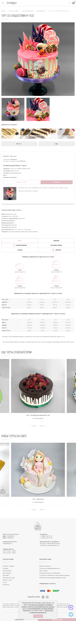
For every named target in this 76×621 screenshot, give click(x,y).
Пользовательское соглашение (49, 573)
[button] (1, 133)
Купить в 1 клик (21, 182)
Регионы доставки (9, 577)
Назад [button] (34, 425)
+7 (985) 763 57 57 (46, 536)
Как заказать (7, 573)
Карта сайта (43, 570)
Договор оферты (45, 566)
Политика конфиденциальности (49, 568)
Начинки (5, 568)
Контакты (6, 584)
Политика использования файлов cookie (52, 577)
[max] (71, 607)
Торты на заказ (14, 11)
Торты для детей (27, 11)
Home (3, 11)
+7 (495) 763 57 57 (46, 538)
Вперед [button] (42, 425)
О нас (4, 582)
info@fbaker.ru (7, 543)
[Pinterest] (47, 597)
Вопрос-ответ (7, 580)
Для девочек (41, 11)
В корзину (56, 182)
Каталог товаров (8, 566)
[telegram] (71, 614)
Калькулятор (7, 570)
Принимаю (38, 616)
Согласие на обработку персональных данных (54, 575)
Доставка (6, 575)
